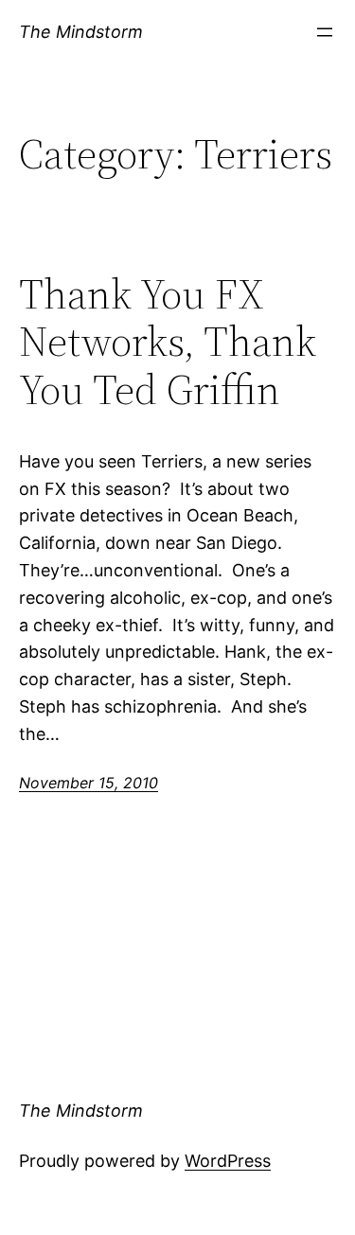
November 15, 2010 (88, 782)
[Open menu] (324, 32)
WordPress (228, 1161)
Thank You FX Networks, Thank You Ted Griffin (167, 343)
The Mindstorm (81, 32)
